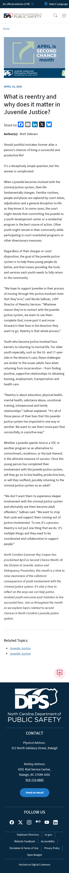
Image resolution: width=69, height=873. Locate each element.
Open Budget (34, 855)
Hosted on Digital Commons (34, 865)
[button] (53, 15)
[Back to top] (59, 673)
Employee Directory (28, 835)
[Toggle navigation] (64, 15)
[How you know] (32, 4)
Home (6, 29)
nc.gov (48, 835)
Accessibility (48, 841)
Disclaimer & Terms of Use (23, 848)
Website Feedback (24, 841)
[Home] (23, 12)
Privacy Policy (52, 848)
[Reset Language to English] (46, 4)
